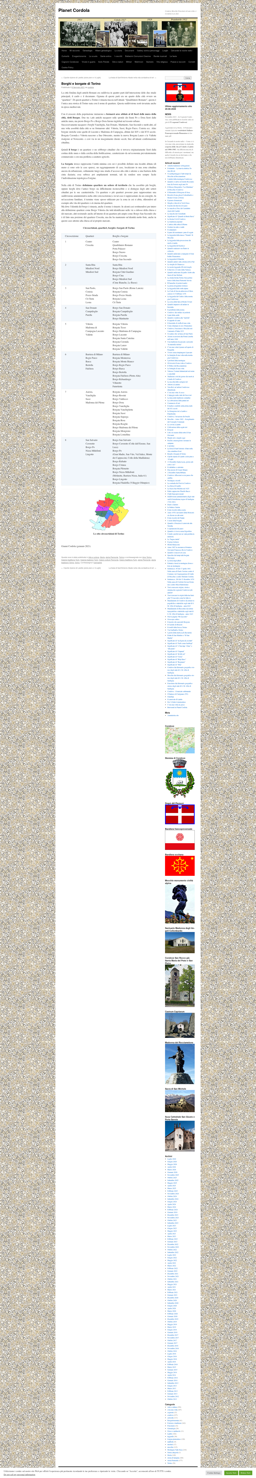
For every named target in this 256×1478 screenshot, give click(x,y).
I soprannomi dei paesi (175, 528)
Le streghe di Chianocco (175, 264)
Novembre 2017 (173, 1337)
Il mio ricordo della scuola (176, 510)
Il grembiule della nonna (175, 309)
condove (170, 1415)
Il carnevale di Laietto (174, 699)
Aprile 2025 (171, 1185)
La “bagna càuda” (173, 539)
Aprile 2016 (171, 1361)
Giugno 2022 (172, 1257)
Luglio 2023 (171, 1225)
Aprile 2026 (171, 1167)
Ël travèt (170, 430)
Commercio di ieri (173, 403)
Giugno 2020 (172, 1305)
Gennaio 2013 (172, 1393)
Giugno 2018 (172, 1329)
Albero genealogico (103, 50)
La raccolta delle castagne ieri (177, 382)
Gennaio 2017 (172, 1343)
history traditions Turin (128, 560)
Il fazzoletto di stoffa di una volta (178, 323)
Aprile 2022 (171, 1263)
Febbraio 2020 (172, 1313)
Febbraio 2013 (172, 1391)
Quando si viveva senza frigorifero (179, 531)
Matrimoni (139, 61)
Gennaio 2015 (172, 1369)
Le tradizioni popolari (174, 221)
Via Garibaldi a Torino (175, 630)
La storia (118, 50)
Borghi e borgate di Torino (176, 454)
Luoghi (165, 50)
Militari (129, 61)
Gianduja (170, 696)
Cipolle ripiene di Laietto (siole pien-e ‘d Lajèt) (81, 77)
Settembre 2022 (172, 1252)
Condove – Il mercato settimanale (179, 691)
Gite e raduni (117, 61)
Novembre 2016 (173, 1348)
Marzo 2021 (171, 1289)
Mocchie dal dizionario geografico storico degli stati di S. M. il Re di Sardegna (180, 678)
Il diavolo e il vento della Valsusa (179, 269)
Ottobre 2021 (172, 1279)
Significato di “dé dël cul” (176, 654)
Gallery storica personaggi (148, 50)
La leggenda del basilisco (176, 245)
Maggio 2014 (172, 1372)
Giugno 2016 (172, 1356)
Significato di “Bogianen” (176, 662)
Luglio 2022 (171, 1255)
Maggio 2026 (172, 1164)
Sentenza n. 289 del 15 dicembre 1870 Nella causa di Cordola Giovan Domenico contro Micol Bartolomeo (180, 582)
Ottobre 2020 (172, 1300)
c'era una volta (172, 1409)
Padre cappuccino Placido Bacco (178, 491)
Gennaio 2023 (172, 1241)
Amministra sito (173, 715)
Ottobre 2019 (172, 1321)
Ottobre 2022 (172, 1249)
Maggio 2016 (172, 1359)
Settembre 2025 (172, 1180)
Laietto (169, 1433)
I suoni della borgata (174, 520)
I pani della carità (173, 315)
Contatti (191, 61)
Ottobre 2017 (172, 1340)
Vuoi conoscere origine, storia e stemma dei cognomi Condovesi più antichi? (179, 590)
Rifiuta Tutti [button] (246, 1472)
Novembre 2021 (173, 1276)
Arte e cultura (93, 557)
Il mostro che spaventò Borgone (178, 622)
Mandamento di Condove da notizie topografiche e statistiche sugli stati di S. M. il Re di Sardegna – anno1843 (181, 603)
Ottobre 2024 (172, 1196)
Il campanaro (171, 229)
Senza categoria (172, 1452)
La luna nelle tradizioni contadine (178, 398)
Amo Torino (147, 557)
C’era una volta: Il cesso (175, 392)
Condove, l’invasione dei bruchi (178, 416)
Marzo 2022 (171, 1265)
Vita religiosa (162, 61)
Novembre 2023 (173, 1217)
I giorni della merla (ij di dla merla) (179, 632)
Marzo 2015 (171, 1367)
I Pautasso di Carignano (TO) (177, 694)
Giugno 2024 (172, 1201)
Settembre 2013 (172, 1383)
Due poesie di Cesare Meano (177, 470)
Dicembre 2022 (172, 1244)
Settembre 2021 (172, 1281)
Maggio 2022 (172, 1260)
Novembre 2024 (173, 1193)
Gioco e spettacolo (173, 1431)
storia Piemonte (112, 557)
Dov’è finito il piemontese (176, 702)
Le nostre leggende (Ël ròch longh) (179, 267)
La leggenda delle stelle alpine (177, 288)
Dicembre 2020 (172, 1297)
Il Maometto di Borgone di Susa (178, 192)
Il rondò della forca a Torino (177, 627)
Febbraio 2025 (172, 1191)
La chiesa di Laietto (174, 486)
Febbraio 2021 (172, 1292)
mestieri (170, 1444)
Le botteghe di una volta (175, 368)
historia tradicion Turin (89, 560)
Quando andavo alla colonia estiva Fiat (180, 261)
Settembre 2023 (172, 1223)
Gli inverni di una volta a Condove (179, 363)
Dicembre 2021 (172, 1273)
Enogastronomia (79, 56)
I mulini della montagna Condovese (179, 179)
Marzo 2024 (171, 1207)
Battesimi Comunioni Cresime (138, 56)
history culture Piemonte (109, 560)
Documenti (129, 50)
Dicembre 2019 (172, 1319)
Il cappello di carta (173, 320)
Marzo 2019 (171, 1327)
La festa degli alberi (174, 560)
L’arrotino (170, 446)
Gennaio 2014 (172, 1380)
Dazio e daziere (172, 504)
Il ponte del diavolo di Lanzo (177, 205)
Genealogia (87, 50)
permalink (98, 562)
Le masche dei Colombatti (176, 213)
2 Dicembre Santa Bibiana (176, 472)
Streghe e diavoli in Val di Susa (178, 203)
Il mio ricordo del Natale (175, 518)
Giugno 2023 (172, 1228)
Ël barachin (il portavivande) (177, 283)
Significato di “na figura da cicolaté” (180, 640)
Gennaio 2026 (172, 1172)
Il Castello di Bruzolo (174, 624)
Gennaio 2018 (172, 1332)
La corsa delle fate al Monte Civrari (179, 301)
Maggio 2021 (172, 1284)
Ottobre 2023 (172, 1220)
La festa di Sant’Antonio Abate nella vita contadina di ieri (132, 77)
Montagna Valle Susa (174, 1449)
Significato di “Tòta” (174, 664)
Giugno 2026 (172, 1161)
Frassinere (171, 1425)
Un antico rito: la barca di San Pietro (180, 334)
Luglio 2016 (171, 1353)
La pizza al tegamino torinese (177, 285)
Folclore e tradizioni (174, 1423)
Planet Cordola (74, 10)
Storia (102, 557)
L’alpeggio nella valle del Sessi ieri (179, 395)
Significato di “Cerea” (175, 656)
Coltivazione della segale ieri (177, 427)
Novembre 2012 (173, 1396)
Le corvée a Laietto (174, 424)
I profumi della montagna (176, 360)
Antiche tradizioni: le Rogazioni (178, 165)
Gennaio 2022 (172, 1271)
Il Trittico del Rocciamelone (177, 366)
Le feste (173, 56)
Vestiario (149, 61)
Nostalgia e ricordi (173, 480)
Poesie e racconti (178, 61)
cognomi (170, 1412)
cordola (91, 87)
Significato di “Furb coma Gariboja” (180, 643)
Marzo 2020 (171, 1311)
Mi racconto (75, 50)
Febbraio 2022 (172, 1268)
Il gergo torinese (173, 542)
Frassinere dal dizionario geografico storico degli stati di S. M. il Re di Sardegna (179, 686)
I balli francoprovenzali (175, 494)
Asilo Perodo (103, 61)
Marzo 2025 (171, 1188)
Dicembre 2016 (172, 1345)
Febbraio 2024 (172, 1209)
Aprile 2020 (171, 1308)
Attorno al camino (173, 384)
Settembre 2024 (172, 1199)
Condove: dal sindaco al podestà (178, 312)
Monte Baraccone (173, 544)
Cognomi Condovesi (70, 61)
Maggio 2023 (172, 1231)
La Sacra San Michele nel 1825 (178, 488)
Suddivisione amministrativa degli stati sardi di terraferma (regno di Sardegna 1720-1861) (180, 499)
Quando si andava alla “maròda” (178, 318)
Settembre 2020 (172, 1303)
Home (64, 50)
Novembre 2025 (173, 1175)
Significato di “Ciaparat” (175, 651)
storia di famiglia (173, 1458)
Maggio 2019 (172, 1324)
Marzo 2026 (171, 1169)
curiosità (170, 1417)
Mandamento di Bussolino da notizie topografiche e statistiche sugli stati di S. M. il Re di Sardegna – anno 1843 (180, 611)
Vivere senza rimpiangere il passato (179, 352)
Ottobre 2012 (172, 1399)
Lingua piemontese (174, 1439)
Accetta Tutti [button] (231, 1472)
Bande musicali (160, 56)
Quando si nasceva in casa (176, 552)
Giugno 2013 (172, 1385)
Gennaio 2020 (172, 1316)
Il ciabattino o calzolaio (175, 467)
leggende (170, 1436)
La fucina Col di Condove (176, 219)
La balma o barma (173, 507)
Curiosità (65, 56)
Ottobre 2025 (172, 1177)
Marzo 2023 (171, 1236)
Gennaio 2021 (172, 1295)
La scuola (93, 56)
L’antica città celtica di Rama (177, 224)
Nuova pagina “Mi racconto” (177, 616)
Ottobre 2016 (172, 1351)
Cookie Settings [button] (213, 1472)
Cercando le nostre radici (181, 50)
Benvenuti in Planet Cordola (177, 707)
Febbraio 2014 (172, 1377)
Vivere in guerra (88, 61)
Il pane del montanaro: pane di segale (180, 232)
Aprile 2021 (171, 1287)
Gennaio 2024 (172, 1212)
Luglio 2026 (171, 1159)
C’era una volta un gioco (176, 704)
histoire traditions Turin (70, 560)
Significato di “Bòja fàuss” (176, 659)
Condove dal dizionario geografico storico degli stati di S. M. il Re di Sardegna (181, 670)
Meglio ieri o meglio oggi (176, 438)
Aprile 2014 (171, 1375)
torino (77, 562)
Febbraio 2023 (172, 1239)
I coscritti (118, 56)
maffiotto (170, 1441)
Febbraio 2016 (172, 1364)
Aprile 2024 (171, 1204)
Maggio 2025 (172, 1183)
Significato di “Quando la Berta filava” (180, 216)
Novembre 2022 (173, 1247)
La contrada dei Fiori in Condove (179, 483)
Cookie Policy (67, 67)
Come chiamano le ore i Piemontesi (179, 326)
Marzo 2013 (171, 1388)
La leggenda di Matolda (175, 259)
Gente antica (105, 56)
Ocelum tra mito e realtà (175, 227)
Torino (121, 557)
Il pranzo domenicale (174, 200)
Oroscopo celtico (173, 619)
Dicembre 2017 (172, 1335)
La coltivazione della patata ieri (178, 400)
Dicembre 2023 (172, 1215)
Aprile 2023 (171, 1233)
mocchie (170, 1447)
